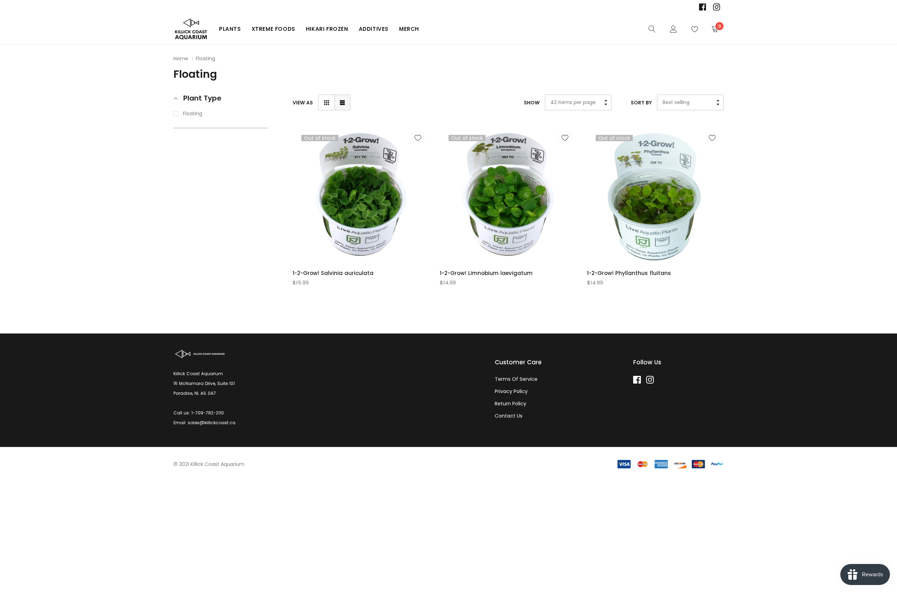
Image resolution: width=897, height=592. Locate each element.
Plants (230, 29)
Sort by (641, 102)
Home (180, 58)
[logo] (190, 29)
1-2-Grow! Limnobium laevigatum (486, 273)
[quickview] (418, 155)
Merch (409, 29)
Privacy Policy (511, 391)
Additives (374, 29)
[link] (703, 7)
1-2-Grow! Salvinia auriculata (333, 273)
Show (532, 102)
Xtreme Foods (273, 29)
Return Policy (510, 403)
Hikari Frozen (327, 29)
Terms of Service (516, 379)
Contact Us (508, 415)
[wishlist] (418, 137)
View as (303, 102)
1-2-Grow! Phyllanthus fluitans (629, 273)
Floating (192, 113)
